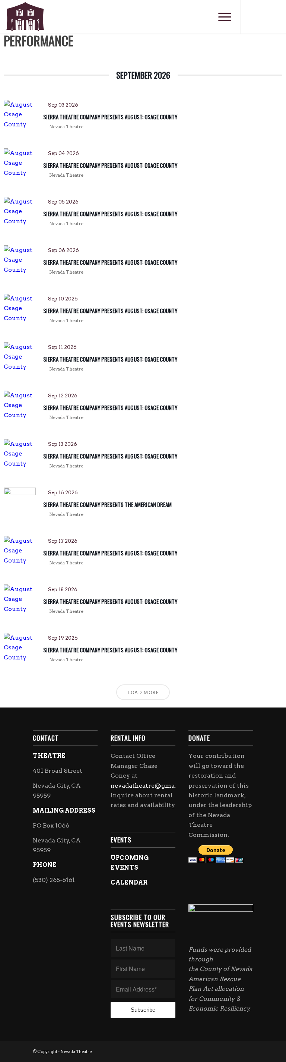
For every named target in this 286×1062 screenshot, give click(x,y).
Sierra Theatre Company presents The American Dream (107, 504)
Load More (143, 692)
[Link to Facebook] (252, 16)
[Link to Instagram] (263, 16)
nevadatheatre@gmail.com (152, 785)
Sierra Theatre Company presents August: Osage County (110, 117)
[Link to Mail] (274, 16)
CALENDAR (129, 882)
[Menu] (221, 17)
